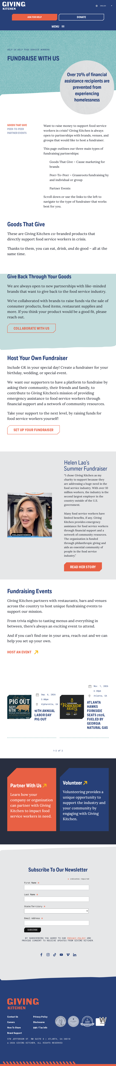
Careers (11, 1022)
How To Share (14, 1027)
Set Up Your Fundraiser (33, 430)
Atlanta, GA (100, 695)
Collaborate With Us (31, 328)
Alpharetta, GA (49, 704)
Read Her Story (83, 567)
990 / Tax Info (40, 1027)
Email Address (33, 918)
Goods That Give (17, 125)
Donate (81, 17)
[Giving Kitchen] (13, 6)
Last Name (31, 894)
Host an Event (19, 652)
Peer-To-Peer (15, 129)
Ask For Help (34, 17)
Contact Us (12, 1016)
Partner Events (17, 133)
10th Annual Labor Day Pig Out (44, 715)
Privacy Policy (76, 938)
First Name (31, 882)
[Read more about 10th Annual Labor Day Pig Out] (19, 707)
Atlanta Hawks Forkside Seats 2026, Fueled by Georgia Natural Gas (97, 715)
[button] (106, 6)
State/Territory (34, 906)
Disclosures (39, 1022)
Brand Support (14, 1033)
